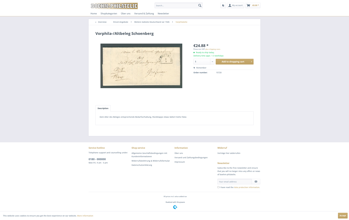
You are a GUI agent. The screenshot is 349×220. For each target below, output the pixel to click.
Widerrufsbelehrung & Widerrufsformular (151, 160)
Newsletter (163, 13)
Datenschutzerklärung (142, 165)
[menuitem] (179, 5)
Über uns (125, 13)
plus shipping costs (212, 49)
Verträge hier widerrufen (228, 153)
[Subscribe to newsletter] (256, 181)
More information (85, 215)
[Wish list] (223, 5)
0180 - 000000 (97, 159)
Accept (343, 215)
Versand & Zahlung (144, 13)
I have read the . (240, 187)
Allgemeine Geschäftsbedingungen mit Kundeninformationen (149, 155)
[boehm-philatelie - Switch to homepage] (114, 6)
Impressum (179, 162)
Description (103, 108)
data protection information (246, 187)
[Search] (200, 5)
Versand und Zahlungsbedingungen (191, 157)
